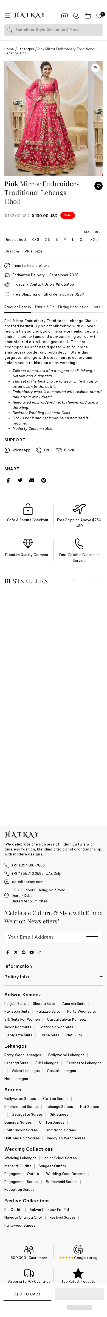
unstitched (15, 239)
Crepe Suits (49, 1035)
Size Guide (93, 231)
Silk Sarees (59, 1114)
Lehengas (26, 49)
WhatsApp (65, 284)
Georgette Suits (18, 1035)
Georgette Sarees (27, 1114)
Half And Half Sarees (22, 1138)
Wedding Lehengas (20, 1158)
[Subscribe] (92, 937)
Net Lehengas (16, 1078)
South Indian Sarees (21, 1130)
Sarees (12, 1089)
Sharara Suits (44, 1003)
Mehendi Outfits (18, 1166)
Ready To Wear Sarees (66, 1138)
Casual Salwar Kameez (66, 1019)
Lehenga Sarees (59, 1106)
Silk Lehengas (46, 1063)
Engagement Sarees (21, 1181)
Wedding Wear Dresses (65, 1173)
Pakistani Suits (16, 1011)
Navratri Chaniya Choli (23, 1217)
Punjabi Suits (15, 1003)
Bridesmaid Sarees (62, 1181)
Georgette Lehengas (84, 1063)
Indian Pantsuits (17, 1027)
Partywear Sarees (19, 1225)
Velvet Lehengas (26, 1070)
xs (47, 239)
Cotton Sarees (56, 1098)
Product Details (17, 307)
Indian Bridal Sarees (60, 1158)
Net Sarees (89, 1106)
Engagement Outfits (21, 1173)
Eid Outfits (13, 1209)
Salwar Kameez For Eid (49, 1209)
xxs (36, 239)
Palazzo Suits (48, 1011)
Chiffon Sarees (51, 1122)
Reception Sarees (19, 1189)
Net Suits (74, 1035)
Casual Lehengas (61, 1070)
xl (82, 239)
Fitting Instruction (73, 307)
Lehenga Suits (16, 1063)
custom (11, 251)
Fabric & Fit (44, 307)
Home (9, 49)
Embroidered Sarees (21, 1106)
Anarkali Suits (73, 1003)
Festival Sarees (63, 1217)
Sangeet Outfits (52, 1166)
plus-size (34, 251)
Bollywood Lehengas (66, 1055)
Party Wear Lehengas (22, 1055)
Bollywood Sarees (20, 1098)
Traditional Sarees (60, 1130)
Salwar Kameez (22, 994)
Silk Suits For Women (22, 1019)
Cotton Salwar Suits (55, 1027)
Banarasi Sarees (18, 1122)
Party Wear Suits (81, 1011)
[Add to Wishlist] (98, 186)
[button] (79, 1294)
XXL (94, 239)
